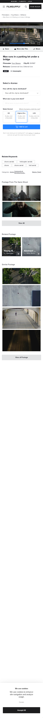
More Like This (22, 49)
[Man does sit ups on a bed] (21, 209)
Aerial (12, 172)
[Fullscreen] (39, 43)
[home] (15, 6)
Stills (30, 1)
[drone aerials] (9, 161)
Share (38, 49)
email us (37, 133)
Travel (39, 172)
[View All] (21, 223)
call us (31, 133)
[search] (26, 6)
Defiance (23, 15)
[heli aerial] (32, 165)
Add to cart (23, 127)
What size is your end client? (17, 103)
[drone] (6, 165)
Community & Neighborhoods (19, 172)
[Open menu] (3, 6)
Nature (34, 172)
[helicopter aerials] (26, 161)
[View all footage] (21, 357)
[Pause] (4, 43)
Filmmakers (5, 15)
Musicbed (14, 1)
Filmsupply (22, 1)
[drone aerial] (19, 165)
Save (7, 49)
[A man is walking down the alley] (21, 318)
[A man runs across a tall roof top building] (21, 295)
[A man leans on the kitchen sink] (21, 193)
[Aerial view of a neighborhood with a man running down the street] (21, 276)
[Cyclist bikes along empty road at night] (21, 340)
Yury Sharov (15, 15)
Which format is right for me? (29, 109)
